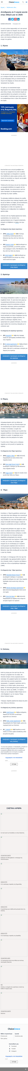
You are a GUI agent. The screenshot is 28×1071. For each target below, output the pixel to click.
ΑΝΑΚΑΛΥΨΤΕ (4, 882)
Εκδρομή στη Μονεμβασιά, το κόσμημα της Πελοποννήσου (11, 858)
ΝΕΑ (2, 984)
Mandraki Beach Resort (13, 575)
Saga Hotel (9, 473)
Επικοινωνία (4, 1036)
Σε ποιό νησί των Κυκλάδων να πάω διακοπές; (12, 832)
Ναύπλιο (3, 1013)
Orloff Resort (10, 712)
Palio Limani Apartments (13, 721)
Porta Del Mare (10, 596)
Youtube (13, 1048)
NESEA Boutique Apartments (14, 587)
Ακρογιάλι (8, 335)
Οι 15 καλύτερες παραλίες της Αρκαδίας (11, 935)
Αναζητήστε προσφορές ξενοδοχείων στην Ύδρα (14, 607)
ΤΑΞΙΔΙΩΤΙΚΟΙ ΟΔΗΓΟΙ (6, 855)
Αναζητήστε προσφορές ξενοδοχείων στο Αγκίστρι (14, 357)
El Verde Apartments (11, 344)
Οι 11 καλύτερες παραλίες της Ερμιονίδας (11, 884)
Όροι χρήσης (4, 1038)
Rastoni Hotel (9, 244)
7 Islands (7, 729)
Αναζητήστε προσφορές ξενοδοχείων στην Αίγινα (14, 266)
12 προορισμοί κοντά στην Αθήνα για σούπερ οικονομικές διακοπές (12, 961)
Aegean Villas (10, 455)
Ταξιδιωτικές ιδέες (11, 7)
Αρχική (2, 7)
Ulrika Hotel (9, 233)
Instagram (13, 1051)
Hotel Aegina (8, 255)
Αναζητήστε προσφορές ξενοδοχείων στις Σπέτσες (14, 740)
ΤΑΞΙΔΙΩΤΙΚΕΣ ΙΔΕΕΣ (5, 958)
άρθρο (17, 222)
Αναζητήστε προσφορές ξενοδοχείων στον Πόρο (14, 481)
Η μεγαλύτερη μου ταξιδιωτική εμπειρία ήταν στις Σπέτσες (13, 909)
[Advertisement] (14, 150)
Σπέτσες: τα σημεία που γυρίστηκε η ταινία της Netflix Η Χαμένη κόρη (12, 987)
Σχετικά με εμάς (19, 1036)
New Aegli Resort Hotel (12, 464)
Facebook (14, 1046)
